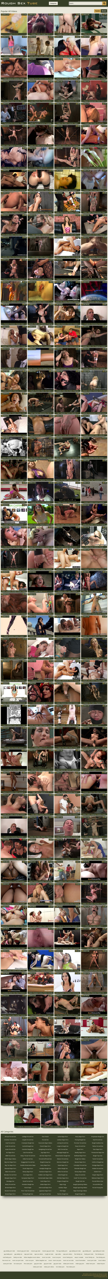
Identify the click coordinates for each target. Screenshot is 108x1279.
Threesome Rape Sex (97, 1152)
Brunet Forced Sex (10, 1191)
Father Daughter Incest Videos (32, 1257)
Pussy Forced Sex (80, 1146)
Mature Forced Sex (62, 1159)
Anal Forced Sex (10, 1143)
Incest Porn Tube (91, 1260)
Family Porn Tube (88, 1254)
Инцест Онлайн (79, 1257)
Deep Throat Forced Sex (28, 1155)
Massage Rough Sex (63, 1152)
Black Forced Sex (10, 1171)
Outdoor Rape (63, 1187)
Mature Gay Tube (35, 1251)
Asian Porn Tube (7, 1263)
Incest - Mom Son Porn (55, 1260)
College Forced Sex (27, 1136)
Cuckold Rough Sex (27, 1146)
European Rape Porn (28, 1178)
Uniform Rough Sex (97, 1162)
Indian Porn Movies (68, 1263)
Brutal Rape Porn (10, 1194)
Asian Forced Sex (10, 1149)
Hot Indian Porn (60, 1267)
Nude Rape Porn (63, 1165)
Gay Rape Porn (45, 1152)
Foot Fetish (45, 1136)
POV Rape (63, 1191)
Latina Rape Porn (63, 1136)
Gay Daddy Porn (87, 1251)
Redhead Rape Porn (80, 1155)
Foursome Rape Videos (45, 1143)
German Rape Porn (45, 1155)
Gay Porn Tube (38, 1263)
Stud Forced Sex (97, 1140)
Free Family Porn (99, 1254)
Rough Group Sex (45, 1162)
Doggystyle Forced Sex (28, 1162)
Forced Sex (45, 1140)
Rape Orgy (63, 1184)
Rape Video (58, 1254)
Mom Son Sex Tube (68, 1260)
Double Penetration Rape (27, 1165)
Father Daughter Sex (41, 1260)
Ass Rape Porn (10, 1152)
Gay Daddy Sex (18, 1254)
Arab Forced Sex (10, 1146)
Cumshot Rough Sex (28, 1149)
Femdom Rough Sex (28, 1184)
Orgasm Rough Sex (62, 1181)
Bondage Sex (10, 1181)
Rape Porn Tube (28, 1254)
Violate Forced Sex (97, 1168)
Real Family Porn (7, 1257)
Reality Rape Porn (80, 1152)
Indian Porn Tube (37, 1267)
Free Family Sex (78, 1254)
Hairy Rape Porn (45, 1165)
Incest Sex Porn (56, 1257)
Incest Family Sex (89, 1257)
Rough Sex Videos (80, 1159)
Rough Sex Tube (49, 1254)
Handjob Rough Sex (45, 1168)
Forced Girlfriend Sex (45, 1159)
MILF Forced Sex (63, 1149)
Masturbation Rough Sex (62, 1155)
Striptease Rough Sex (97, 1136)
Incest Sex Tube (46, 1257)
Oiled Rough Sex (63, 1175)
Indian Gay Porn (80, 1263)
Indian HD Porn (101, 1263)
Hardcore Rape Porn (45, 1171)
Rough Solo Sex (80, 1181)
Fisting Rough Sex (28, 1194)
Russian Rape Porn (80, 1162)
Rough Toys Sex (97, 1155)
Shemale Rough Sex (80, 1168)
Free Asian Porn (28, 1263)
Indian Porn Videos (49, 1267)
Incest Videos (102, 1260)
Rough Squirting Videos (80, 1187)
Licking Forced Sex (62, 1143)
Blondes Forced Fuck (10, 1175)
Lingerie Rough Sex (62, 1146)
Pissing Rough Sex (80, 1140)
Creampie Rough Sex (28, 1143)
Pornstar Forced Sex (80, 1143)
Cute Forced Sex (28, 1152)
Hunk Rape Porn (45, 1181)
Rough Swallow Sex (97, 1143)
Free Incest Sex (6, 1260)
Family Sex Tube (18, 1257)
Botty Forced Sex (10, 1184)
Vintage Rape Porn (97, 1165)
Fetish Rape (27, 1187)
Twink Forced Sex (97, 1159)
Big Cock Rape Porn (10, 1162)
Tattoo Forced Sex (97, 1146)
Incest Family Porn (68, 1257)
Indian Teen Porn (90, 1263)
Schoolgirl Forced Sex (80, 1165)
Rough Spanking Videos (80, 1184)
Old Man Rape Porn (63, 1178)
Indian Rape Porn (45, 1184)
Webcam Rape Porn (98, 1178)
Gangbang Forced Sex (45, 1149)
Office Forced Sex (63, 1171)
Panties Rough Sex (62, 1194)
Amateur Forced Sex (10, 1140)
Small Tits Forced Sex (80, 1178)
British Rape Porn (10, 1187)
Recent (104, 11)
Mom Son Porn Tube (17, 1260)
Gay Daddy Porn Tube (9, 1251)
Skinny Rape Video (80, 1171)
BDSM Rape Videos (10, 1159)
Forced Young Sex (97, 1187)
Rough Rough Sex (80, 1194)
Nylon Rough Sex (63, 1168)
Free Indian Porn (70, 1267)
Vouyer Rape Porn (97, 1175)
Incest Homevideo (80, 1260)
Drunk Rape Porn (28, 1168)
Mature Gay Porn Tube (23, 1251)
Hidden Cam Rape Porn (45, 1175)
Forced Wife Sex (98, 1184)
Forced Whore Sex (97, 1181)
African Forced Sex (10, 1136)
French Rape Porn (45, 1146)
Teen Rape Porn (97, 1149)
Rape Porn (80, 1149)
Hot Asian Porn (18, 1263)
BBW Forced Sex (10, 1155)
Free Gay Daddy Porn (61, 1251)
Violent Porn (97, 1171)
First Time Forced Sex (27, 1191)
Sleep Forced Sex (80, 1175)
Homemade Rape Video (45, 1178)
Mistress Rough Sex (63, 1162)
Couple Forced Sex (27, 1140)
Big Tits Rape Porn (10, 1165)
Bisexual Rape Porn (10, 1168)
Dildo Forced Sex (28, 1159)
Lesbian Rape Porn (62, 1140)
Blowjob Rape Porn (10, 1178)
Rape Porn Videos (67, 1254)
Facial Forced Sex (28, 1181)
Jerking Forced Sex (45, 1194)
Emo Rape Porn (27, 1175)
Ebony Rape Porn (28, 1171)
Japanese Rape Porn (45, 1191)
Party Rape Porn (80, 1136)
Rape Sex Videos (38, 1254)
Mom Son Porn (29, 1260)
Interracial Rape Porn (45, 1187)
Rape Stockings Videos (80, 1191)
